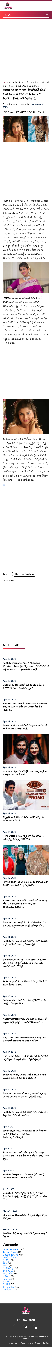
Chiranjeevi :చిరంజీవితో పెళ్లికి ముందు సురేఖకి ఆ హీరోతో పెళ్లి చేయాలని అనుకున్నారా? (24, 686)
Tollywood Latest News (27, 1336)
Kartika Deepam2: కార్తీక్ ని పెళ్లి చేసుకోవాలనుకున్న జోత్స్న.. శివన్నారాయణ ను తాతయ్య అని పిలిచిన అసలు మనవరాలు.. (25, 903)
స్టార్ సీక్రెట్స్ (7, 1289)
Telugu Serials (10, 1252)
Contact (46, 1343)
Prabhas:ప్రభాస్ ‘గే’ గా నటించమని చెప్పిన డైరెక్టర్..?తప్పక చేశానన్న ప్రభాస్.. (25, 983)
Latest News (13, 1343)
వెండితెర (6, 1284)
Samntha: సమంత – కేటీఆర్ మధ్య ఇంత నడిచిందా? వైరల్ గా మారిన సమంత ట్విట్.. (25, 727)
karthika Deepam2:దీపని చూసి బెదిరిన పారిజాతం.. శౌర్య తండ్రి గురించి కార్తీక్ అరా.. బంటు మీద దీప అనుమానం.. (25, 706)
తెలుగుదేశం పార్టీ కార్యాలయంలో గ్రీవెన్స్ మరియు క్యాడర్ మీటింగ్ (25, 1235)
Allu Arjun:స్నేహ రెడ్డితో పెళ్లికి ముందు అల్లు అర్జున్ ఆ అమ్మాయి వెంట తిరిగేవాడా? (25, 773)
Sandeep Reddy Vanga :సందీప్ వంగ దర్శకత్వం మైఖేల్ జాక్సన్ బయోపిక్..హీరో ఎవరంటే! (24, 1076)
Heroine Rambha (24, 574)
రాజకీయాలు (8, 1270)
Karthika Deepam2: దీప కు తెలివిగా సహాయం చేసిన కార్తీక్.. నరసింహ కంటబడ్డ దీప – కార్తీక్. (26, 942)
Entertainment (10, 1249)
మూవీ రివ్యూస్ (8, 1268)
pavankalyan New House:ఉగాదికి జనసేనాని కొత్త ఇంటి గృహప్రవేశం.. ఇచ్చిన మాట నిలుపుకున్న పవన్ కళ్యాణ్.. (25, 1133)
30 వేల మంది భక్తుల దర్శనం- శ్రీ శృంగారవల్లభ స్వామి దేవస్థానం (25, 1216)
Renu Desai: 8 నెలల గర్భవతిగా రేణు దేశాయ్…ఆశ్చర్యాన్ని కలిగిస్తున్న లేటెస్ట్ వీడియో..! (23, 837)
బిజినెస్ (5, 1265)
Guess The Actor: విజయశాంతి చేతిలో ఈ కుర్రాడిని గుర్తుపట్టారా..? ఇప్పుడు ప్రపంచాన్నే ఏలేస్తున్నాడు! (25, 1057)
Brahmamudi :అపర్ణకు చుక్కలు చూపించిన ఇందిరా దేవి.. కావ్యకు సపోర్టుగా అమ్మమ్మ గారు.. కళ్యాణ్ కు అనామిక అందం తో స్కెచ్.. (24, 962)
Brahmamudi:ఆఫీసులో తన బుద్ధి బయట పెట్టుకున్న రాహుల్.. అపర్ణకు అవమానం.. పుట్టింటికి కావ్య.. (24, 1095)
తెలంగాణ (7, 1279)
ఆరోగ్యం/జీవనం (9, 1257)
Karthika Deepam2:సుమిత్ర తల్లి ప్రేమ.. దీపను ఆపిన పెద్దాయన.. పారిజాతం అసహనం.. (26, 1113)
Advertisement (27, 1343)
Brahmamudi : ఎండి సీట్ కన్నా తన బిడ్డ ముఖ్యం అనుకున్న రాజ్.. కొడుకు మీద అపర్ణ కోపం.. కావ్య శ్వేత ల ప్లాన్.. (26, 1155)
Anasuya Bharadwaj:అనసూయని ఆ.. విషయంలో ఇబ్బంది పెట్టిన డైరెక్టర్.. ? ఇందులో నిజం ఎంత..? (25, 1020)
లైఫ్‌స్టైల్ (6, 1281)
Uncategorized (10, 1254)
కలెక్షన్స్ (6, 1260)
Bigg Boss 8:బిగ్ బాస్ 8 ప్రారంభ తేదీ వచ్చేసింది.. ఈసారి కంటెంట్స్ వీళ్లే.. (24, 819)
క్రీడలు (5, 1262)
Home (6, 82)
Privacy (38, 1343)
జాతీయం (6, 1276)
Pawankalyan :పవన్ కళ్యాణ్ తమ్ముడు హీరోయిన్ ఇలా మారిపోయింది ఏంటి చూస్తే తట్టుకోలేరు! (25, 883)
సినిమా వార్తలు (8, 1287)
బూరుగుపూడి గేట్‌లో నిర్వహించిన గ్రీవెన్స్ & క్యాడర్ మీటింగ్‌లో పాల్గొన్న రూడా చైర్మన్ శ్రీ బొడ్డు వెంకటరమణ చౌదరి (25, 1196)
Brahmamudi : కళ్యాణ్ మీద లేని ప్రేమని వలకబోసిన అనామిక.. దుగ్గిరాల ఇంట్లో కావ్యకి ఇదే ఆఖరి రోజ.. (25, 924)
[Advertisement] (26, 49)
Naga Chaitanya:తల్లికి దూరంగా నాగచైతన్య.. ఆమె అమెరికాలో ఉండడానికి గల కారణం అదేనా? (24, 1039)
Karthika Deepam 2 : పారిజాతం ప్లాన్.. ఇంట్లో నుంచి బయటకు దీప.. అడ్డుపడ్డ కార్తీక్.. (23, 1176)
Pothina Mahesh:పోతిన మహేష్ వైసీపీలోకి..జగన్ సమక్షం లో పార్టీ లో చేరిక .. (24, 1002)
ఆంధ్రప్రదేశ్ (7, 1273)
